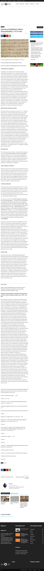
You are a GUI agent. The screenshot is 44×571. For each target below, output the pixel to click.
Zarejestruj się (19, 0)
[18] (4, 354)
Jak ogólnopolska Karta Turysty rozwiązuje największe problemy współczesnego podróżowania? (37, 49)
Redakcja (4, 33)
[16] (1, 445)
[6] (1, 410)
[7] (13, 209)
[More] (12, 36)
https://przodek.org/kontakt (13, 485)
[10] (15, 232)
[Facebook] (2, 36)
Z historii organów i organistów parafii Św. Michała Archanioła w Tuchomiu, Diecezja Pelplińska (24, 505)
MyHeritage (32, 3)
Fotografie (37, 3)
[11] (27, 233)
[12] (25, 236)
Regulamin (30, 569)
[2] (24, 126)
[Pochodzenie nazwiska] (17, 530)
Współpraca (35, 569)
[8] (7, 218)
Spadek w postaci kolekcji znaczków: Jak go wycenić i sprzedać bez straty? (36, 56)
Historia (5, 462)
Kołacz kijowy (33, 59)
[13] (5, 242)
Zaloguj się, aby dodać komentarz (7, 516)
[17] (11, 349)
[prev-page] (1, 509)
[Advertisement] (22, 16)
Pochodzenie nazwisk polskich (21, 552)
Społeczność (22, 3)
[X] (4, 36)
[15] (4, 247)
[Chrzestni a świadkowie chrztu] (14, 499)
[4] (9, 141)
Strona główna (3, 25)
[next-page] (3, 509)
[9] (1, 223)
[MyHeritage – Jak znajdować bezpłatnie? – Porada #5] (17, 534)
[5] (16, 159)
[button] (41, 4)
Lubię (41, 31)
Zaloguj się (14, 0)
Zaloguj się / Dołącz (4, 0)
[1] (21, 111)
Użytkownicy (9, 0)
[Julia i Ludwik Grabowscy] (5, 499)
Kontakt (23, 0)
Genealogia (27, 3)
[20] (5, 379)
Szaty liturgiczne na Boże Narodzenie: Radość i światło (36, 53)
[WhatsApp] (10, 36)
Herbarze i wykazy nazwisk (20, 553)
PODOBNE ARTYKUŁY (5, 493)
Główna (17, 3)
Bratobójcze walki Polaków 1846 (7, 477)
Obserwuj (40, 34)
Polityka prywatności (24, 569)
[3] (25, 132)
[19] (24, 360)
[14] (20, 244)
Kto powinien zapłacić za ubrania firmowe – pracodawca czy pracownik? (37, 44)
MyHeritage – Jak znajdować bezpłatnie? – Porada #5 (24, 534)
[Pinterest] (7, 36)
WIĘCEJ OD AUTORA (14, 493)
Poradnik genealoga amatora (21, 550)
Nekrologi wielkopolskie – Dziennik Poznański (22, 478)
